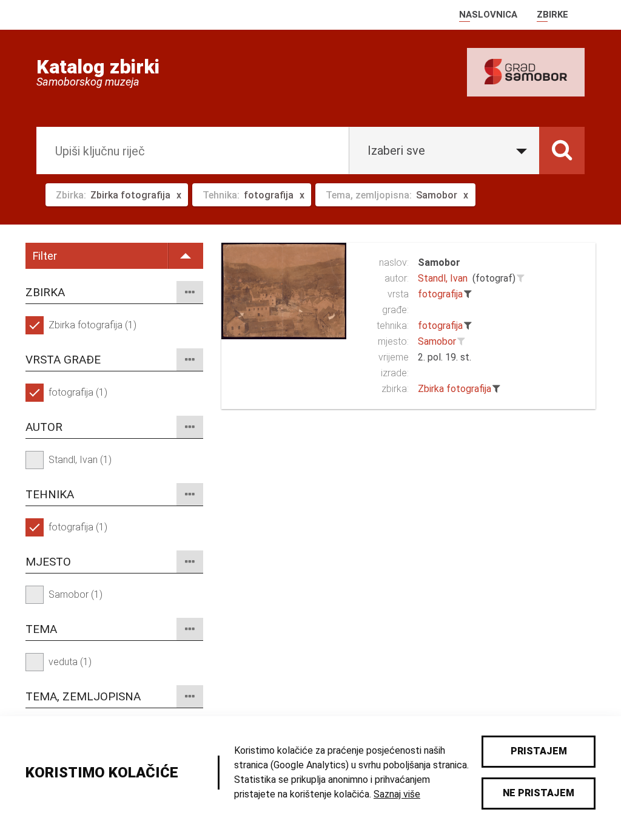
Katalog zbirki (97, 66)
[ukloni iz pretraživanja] (468, 294)
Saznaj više (397, 794)
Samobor (439, 262)
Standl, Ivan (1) (80, 459)
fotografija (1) (78, 392)
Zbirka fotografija (454, 388)
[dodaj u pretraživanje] (521, 278)
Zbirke (552, 14)
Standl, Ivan (443, 278)
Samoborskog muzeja (87, 81)
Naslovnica (488, 14)
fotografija (440, 294)
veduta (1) (70, 662)
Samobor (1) (75, 594)
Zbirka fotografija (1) (92, 325)
